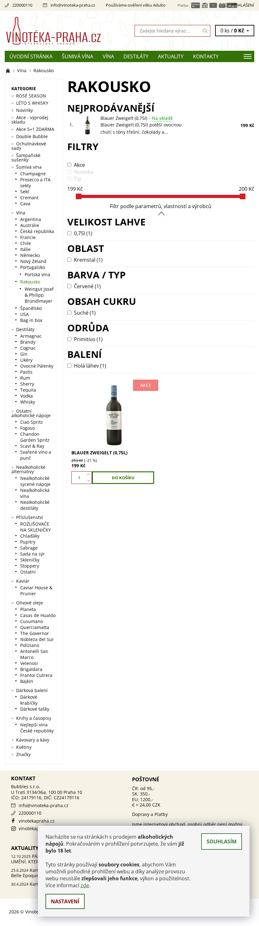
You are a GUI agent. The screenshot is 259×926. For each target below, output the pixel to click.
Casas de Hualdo (38, 615)
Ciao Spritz (31, 422)
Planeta (28, 609)
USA (24, 314)
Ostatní (28, 572)
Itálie (25, 249)
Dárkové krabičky (29, 700)
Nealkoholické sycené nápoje (35, 481)
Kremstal (88, 259)
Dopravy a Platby (150, 814)
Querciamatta (34, 627)
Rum (25, 378)
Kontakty (206, 56)
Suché (85, 312)
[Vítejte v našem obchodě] (8, 70)
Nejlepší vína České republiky (37, 728)
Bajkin (26, 681)
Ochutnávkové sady (28, 146)
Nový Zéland (33, 261)
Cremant (29, 198)
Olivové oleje (29, 603)
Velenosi (29, 663)
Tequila (28, 390)
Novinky (24, 110)
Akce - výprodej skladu (29, 119)
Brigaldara (31, 669)
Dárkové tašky (34, 709)
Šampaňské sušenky (25, 157)
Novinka (83, 171)
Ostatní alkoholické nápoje (31, 413)
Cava (25, 204)
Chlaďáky (29, 536)
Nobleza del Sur (37, 639)
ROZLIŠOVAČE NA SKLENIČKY (35, 527)
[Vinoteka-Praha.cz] (67, 30)
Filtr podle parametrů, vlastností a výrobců (160, 206)
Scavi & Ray (32, 446)
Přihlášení (242, 5)
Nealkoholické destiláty (35, 505)
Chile (25, 243)
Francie (28, 237)
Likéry (26, 360)
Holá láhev (90, 365)
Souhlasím (222, 841)
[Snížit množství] (89, 481)
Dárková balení (32, 690)
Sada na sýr (32, 554)
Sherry (27, 384)
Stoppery (29, 566)
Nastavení (65, 901)
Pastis (26, 372)
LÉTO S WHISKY (32, 103)
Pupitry (27, 542)
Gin (23, 354)
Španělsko (31, 308)
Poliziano (29, 645)
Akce (79, 164)
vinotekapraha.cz (37, 821)
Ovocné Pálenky (36, 366)
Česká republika (37, 231)
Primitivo (88, 339)
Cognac (28, 348)
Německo (30, 255)
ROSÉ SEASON (31, 96)
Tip (77, 178)
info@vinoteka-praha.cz (73, 5)
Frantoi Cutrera (36, 675)
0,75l (83, 233)
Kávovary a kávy (32, 740)
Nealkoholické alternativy (28, 469)
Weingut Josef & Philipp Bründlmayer (39, 295)
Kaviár (22, 581)
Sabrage (29, 548)
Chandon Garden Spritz (35, 437)
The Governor (34, 633)
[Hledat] (205, 31)
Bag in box (31, 320)
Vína (108, 56)
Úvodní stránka (30, 56)
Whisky (27, 402)
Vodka (26, 396)
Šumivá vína (77, 56)
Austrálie (29, 225)
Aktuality (171, 56)
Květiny (24, 747)
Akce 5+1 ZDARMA (35, 129)
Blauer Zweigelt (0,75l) (136, 118)
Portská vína (37, 274)
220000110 (22, 5)
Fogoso (27, 428)
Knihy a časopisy (33, 718)
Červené (87, 286)
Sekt (24, 192)
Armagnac (31, 336)
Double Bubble (32, 136)
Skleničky (29, 560)
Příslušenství (29, 517)
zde (85, 885)
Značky (23, 754)
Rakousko (30, 282)
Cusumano (31, 621)
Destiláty (135, 56)
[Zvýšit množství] (89, 474)
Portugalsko (32, 267)
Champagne (33, 174)
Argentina (30, 219)
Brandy (27, 342)
